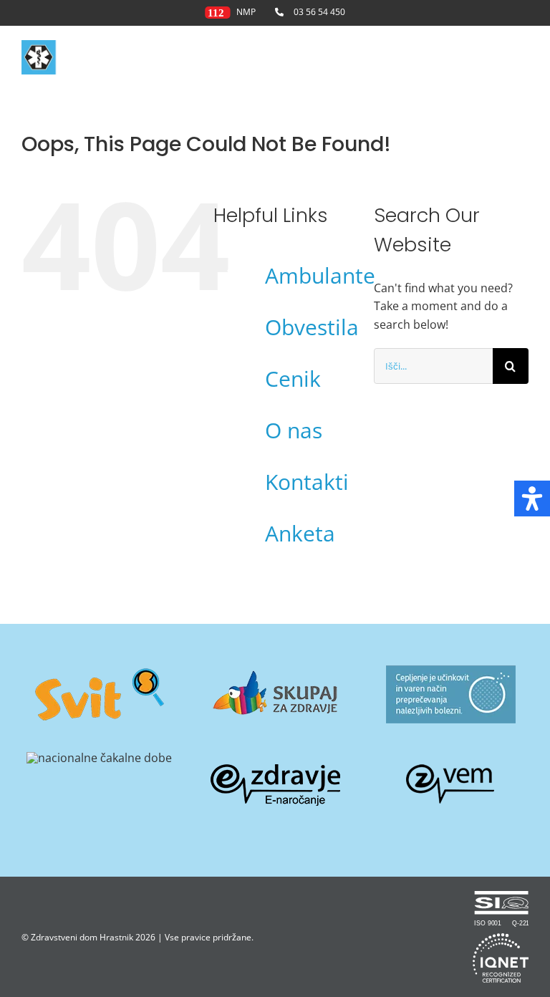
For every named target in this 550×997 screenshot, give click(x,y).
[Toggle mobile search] (492, 59)
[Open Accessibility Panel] (532, 498)
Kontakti (307, 481)
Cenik (293, 378)
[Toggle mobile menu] (521, 59)
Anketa (300, 533)
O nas (293, 430)
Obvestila (312, 327)
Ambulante (320, 275)
